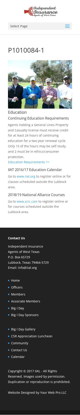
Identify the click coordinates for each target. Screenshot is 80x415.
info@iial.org (27, 267)
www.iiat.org (26, 176)
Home (15, 280)
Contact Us (19, 350)
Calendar (18, 357)
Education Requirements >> (28, 162)
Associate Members (25, 301)
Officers (17, 287)
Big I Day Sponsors (25, 315)
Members (18, 294)
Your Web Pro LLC (53, 392)
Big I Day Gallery (23, 329)
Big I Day (17, 308)
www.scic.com (27, 201)
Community (19, 343)
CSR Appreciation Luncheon (31, 336)
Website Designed (21, 392)
